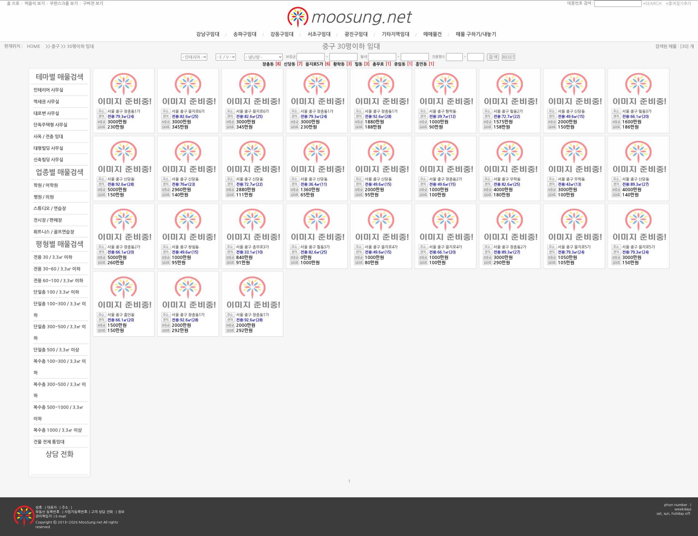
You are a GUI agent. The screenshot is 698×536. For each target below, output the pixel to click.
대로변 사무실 (46, 113)
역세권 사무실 (46, 102)
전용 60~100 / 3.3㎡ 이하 (58, 280)
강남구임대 (207, 34)
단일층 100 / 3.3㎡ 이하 (56, 292)
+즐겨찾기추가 (678, 3)
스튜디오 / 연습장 (50, 208)
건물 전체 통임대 (49, 442)
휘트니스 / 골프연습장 (54, 232)
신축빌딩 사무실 (48, 160)
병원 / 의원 (44, 197)
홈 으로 (13, 3)
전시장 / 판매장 (48, 220)
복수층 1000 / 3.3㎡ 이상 (58, 430)
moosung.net (360, 17)
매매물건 (432, 34)
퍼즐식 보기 (35, 3)
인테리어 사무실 (48, 90)
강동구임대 (282, 34)
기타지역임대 (396, 34)
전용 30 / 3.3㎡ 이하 (53, 257)
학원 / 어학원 (46, 185)
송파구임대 (245, 34)
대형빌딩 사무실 (48, 148)
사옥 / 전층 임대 (48, 137)
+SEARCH (651, 3)
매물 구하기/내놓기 (476, 34)
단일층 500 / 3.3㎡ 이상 (56, 350)
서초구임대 (319, 34)
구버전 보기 (93, 3)
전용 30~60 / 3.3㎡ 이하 (57, 269)
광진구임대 (356, 34)
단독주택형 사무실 (50, 125)
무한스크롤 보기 (64, 3)
